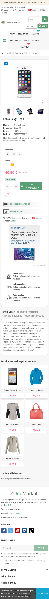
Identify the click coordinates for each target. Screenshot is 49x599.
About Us (6, 10)
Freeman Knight (36, 390)
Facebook (4, 530)
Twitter (10, 530)
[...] (9, 505)
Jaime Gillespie (12, 459)
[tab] (8, 312)
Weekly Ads (7, 7)
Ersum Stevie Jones (12, 390)
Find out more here (21, 596)
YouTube (17, 530)
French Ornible (12, 425)
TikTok (31, 530)
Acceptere (43, 593)
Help (4, 13)
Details (13, 221)
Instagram (24, 530)
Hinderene (36, 425)
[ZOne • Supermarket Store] (10, 22)
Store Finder (20, 7)
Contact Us (18, 10)
